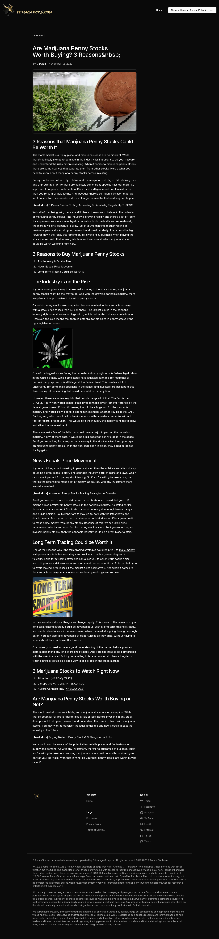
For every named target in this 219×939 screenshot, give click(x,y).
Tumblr (147, 841)
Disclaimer (91, 818)
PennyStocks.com (44, 860)
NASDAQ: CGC (75, 683)
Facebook (149, 806)
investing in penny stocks (77, 468)
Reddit (147, 824)
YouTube (149, 818)
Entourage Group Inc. (104, 860)
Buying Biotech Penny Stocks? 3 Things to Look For (81, 737)
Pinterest (148, 829)
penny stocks (53, 230)
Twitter (147, 801)
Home (159, 10)
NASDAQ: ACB (75, 688)
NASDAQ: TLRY (61, 678)
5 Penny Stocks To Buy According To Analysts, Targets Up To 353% (91, 205)
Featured (38, 35)
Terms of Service (95, 829)
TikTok (148, 835)
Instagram (149, 812)
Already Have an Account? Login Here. (192, 10)
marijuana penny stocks (121, 164)
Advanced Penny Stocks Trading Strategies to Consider (83, 493)
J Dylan (41, 63)
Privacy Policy (93, 824)
